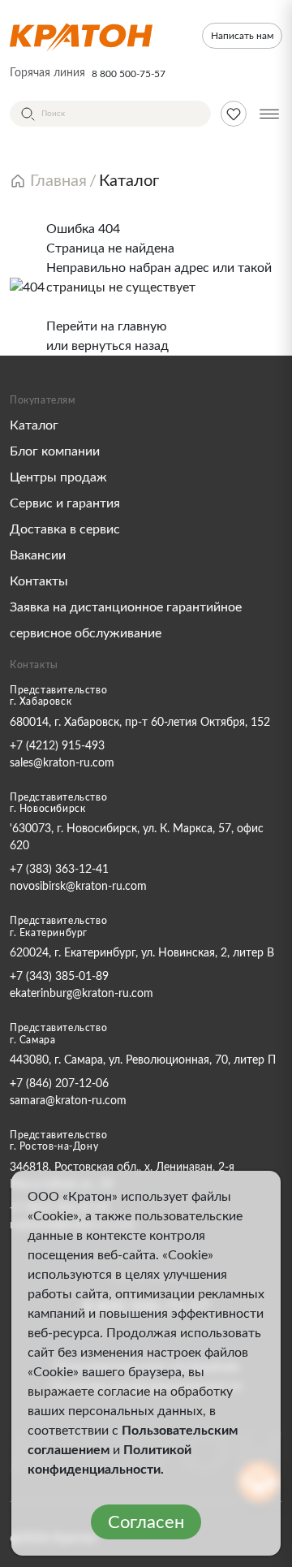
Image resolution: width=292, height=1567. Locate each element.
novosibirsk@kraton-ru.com (78, 886)
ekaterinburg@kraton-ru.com (81, 993)
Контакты (39, 581)
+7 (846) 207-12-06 (59, 1084)
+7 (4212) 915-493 (57, 746)
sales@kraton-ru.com (62, 763)
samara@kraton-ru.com (68, 1101)
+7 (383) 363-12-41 (59, 869)
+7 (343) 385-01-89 (59, 976)
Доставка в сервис (65, 529)
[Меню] (269, 114)
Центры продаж (58, 477)
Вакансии (38, 555)
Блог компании (55, 451)
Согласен (146, 1522)
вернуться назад (120, 345)
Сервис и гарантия (65, 503)
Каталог (34, 425)
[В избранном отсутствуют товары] (234, 114)
